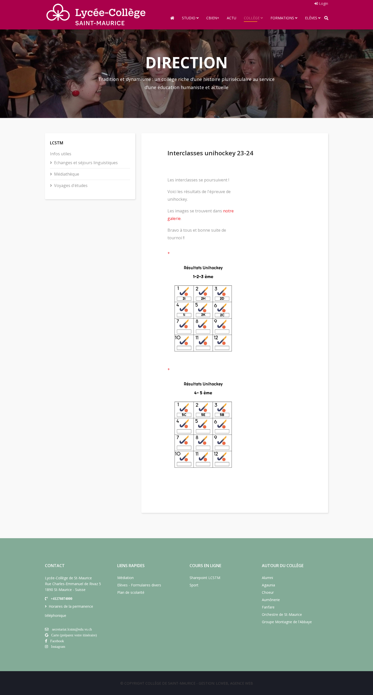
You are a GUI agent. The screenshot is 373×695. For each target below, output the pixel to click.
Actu (231, 17)
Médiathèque (66, 174)
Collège (252, 17)
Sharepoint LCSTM (205, 577)
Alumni (267, 577)
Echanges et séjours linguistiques (86, 162)
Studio (188, 17)
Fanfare (268, 607)
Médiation (125, 577)
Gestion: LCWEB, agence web (226, 683)
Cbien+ (212, 17)
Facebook (57, 641)
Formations (282, 17)
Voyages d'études (71, 185)
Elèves (311, 17)
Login (323, 3)
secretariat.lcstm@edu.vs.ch (72, 629)
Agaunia (268, 585)
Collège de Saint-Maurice (170, 683)
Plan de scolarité (130, 592)
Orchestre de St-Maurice (282, 614)
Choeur (268, 592)
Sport (194, 585)
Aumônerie (271, 599)
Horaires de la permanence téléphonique (69, 611)
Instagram (58, 646)
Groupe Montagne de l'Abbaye (287, 621)
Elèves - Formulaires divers (139, 585)
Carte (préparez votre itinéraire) (74, 635)
